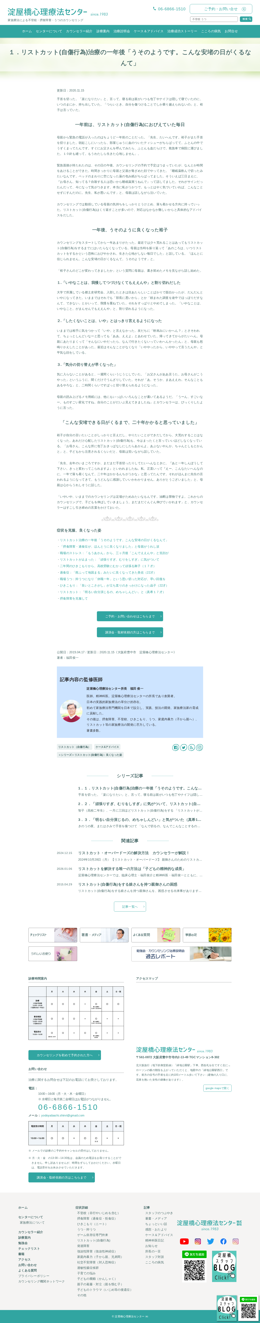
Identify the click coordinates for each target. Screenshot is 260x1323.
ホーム (27, 31)
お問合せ (231, 31)
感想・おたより (156, 1229)
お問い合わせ (27, 1265)
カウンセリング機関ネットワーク (41, 1281)
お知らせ (151, 1246)
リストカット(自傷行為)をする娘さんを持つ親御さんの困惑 (127, 884)
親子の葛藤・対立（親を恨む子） (100, 1284)
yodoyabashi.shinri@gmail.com (62, 1115)
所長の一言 (153, 1251)
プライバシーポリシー (33, 1276)
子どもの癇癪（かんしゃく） (97, 1278)
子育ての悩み (86, 1273)
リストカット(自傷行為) (93, 1240)
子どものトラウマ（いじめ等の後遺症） (105, 1289)
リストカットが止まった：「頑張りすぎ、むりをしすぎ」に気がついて (109, 559)
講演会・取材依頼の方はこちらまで (130, 632)
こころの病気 (211, 31)
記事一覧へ (130, 906)
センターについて (49, 31)
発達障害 (83, 1246)
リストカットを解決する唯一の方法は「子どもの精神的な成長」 (132, 869)
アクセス (24, 1259)
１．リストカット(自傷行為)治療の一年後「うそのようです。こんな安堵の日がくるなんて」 (161, 788)
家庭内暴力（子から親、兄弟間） (100, 1256)
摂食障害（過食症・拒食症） (97, 1218)
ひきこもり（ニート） (92, 1224)
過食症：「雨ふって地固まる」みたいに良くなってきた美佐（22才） (108, 572)
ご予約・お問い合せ (221, 9)
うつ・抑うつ (86, 1229)
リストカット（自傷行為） (74, 746)
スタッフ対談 (154, 1256)
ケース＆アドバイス (149, 31)
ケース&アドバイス (107, 746)
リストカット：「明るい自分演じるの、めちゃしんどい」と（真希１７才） (113, 592)
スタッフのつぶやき (159, 1213)
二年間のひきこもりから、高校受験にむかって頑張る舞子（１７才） (108, 566)
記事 (147, 1207)
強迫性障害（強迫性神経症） (97, 1251)
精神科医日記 (154, 1240)
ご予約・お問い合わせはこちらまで (130, 616)
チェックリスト (29, 1248)
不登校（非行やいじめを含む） (99, 1213)
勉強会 (23, 1243)
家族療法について (32, 1222)
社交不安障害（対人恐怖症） (97, 1262)
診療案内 (103, 31)
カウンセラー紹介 (79, 31)
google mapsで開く (217, 1088)
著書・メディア (156, 1218)
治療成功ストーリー (182, 31)
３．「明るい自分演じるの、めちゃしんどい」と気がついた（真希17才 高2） (149, 820)
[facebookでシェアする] (175, 746)
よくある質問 (27, 1270)
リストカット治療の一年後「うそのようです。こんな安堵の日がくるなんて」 (114, 540)
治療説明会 (122, 31)
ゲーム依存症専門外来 (92, 1235)
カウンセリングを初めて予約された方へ (65, 1055)
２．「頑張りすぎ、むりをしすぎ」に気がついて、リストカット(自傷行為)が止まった (156, 804)
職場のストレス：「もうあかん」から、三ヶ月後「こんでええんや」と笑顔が (114, 553)
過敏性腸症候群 (88, 1267)
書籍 (21, 1254)
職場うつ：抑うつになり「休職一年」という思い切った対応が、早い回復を (113, 579)
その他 (82, 1295)
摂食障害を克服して (74, 598)
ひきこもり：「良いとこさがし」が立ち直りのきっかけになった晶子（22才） (114, 585)
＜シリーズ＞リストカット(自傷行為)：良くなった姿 (90, 754)
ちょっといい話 (156, 1224)
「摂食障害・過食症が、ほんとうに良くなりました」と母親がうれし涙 (109, 546)
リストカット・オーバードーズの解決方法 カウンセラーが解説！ (134, 853)
